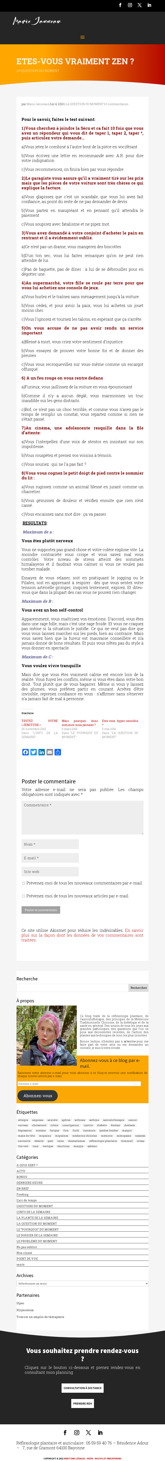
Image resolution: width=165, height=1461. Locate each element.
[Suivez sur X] (140, 5)
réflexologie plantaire (103, 1141)
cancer (132, 1120)
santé (20, 1264)
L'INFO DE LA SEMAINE (33, 1212)
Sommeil (127, 1141)
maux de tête (26, 1135)
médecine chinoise (84, 1135)
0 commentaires (117, 104)
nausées (140, 1135)
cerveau (23, 1125)
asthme (94, 1120)
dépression (25, 1130)
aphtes (66, 1120)
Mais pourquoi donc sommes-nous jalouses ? (80, 723)
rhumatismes (76, 1141)
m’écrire (130, 1041)
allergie (23, 1120)
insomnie (89, 1130)
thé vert (23, 1146)
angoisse (37, 1120)
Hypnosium (25, 1310)
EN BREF (22, 1188)
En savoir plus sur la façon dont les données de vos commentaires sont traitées (82, 935)
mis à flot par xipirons (108, 1458)
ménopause (124, 1135)
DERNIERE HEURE (29, 1183)
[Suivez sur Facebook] (120, 5)
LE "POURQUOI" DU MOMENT (37, 1229)
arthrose (80, 1120)
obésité (38, 1141)
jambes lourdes (109, 1130)
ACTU (20, 1171)
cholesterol (39, 1125)
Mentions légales (74, 1458)
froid (76, 1130)
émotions (63, 1146)
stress (140, 1141)
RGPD (90, 1458)
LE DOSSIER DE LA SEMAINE (37, 1235)
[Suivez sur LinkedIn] (149, 5)
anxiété (52, 1120)
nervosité (24, 1141)
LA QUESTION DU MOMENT (37, 70)
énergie (78, 1146)
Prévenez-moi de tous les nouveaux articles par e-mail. (78, 895)
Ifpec (20, 1303)
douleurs (129, 1125)
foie (65, 1130)
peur (50, 1141)
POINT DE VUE (27, 1259)
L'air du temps (26, 1200)
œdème (92, 1146)
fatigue (54, 1130)
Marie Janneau (37, 104)
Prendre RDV (82, 1403)
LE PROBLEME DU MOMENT (36, 1241)
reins (60, 1141)
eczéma (41, 1130)
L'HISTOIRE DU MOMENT (34, 1206)
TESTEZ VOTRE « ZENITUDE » (40, 723)
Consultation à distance (83, 1388)
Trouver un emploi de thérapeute (40, 1317)
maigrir (127, 1130)
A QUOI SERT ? (27, 1165)
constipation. (70, 1125)
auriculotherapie (113, 1120)
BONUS (21, 1177)
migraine (45, 1135)
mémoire (106, 1135)
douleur (115, 1125)
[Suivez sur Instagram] (130, 5)
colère (54, 1125)
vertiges (48, 1146)
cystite (88, 1125)
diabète (102, 1125)
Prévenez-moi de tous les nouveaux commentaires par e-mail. (85, 883)
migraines (61, 1135)
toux (35, 1146)
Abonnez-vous (37, 1095)
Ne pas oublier (26, 1247)
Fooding (22, 1194)
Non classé (24, 1253)
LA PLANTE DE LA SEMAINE (37, 1218)
